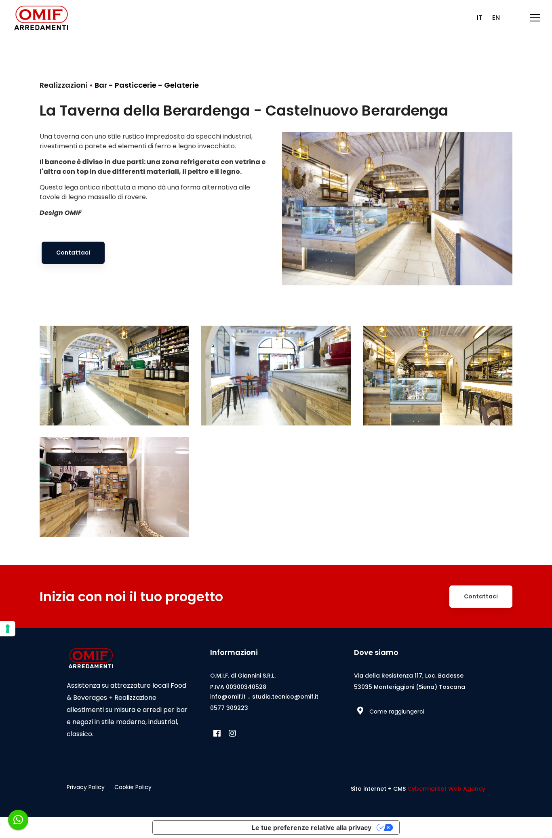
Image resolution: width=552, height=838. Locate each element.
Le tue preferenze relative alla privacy (311, 827)
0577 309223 (229, 708)
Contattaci (73, 252)
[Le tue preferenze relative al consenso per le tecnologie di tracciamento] (7, 628)
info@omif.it (228, 696)
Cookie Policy (133, 787)
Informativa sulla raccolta (198, 827)
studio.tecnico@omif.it (285, 696)
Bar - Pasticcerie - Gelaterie (147, 85)
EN (496, 17)
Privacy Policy (86, 787)
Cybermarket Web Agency (446, 789)
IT (479, 17)
